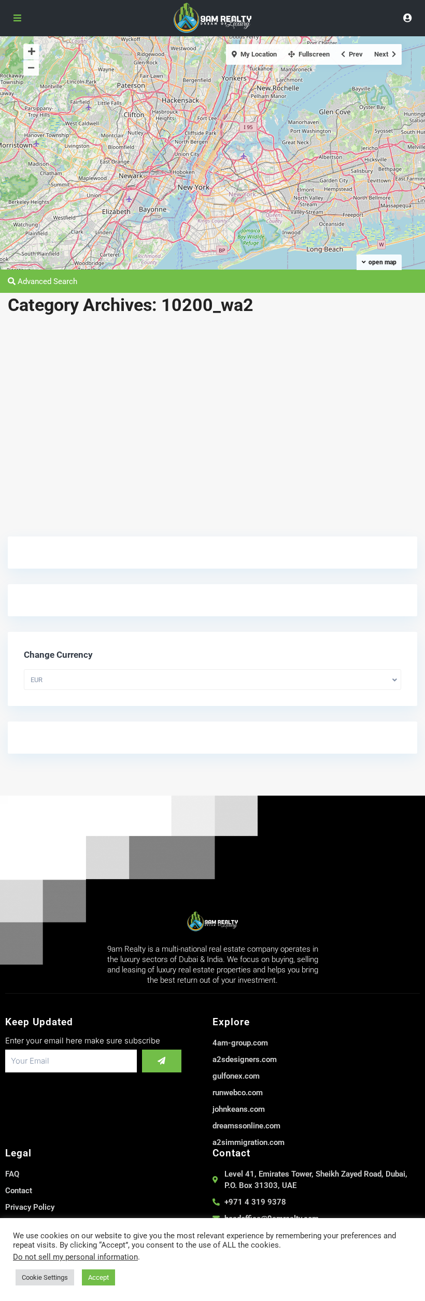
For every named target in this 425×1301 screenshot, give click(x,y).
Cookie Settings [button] (45, 1277)
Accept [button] (98, 1277)
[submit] (161, 1061)
